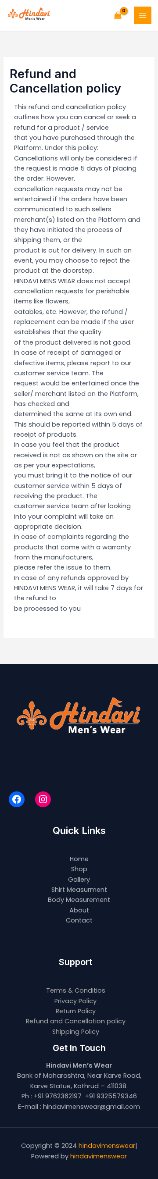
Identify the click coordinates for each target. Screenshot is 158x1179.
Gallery (79, 879)
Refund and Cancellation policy (76, 1021)
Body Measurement (79, 899)
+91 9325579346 (111, 1096)
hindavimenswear (107, 1145)
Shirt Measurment (79, 889)
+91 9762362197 (58, 1096)
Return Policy (76, 1011)
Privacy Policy (75, 1001)
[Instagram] (43, 799)
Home (79, 859)
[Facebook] (17, 799)
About (79, 910)
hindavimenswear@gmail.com (91, 1106)
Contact (79, 920)
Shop (79, 869)
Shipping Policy (75, 1031)
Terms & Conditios (75, 990)
